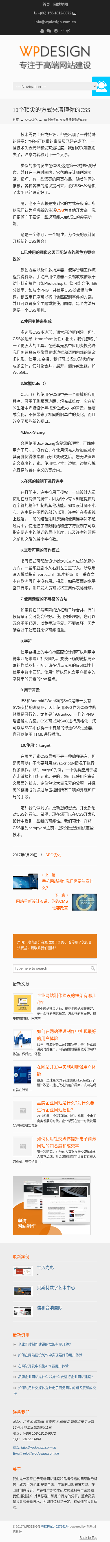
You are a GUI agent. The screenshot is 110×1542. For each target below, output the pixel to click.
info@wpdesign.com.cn (55, 22)
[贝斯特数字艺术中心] (22, 1294)
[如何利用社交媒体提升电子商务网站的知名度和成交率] (22, 1154)
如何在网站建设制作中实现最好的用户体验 (50, 1355)
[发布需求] (52, 1234)
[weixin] (49, 31)
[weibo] (68, 31)
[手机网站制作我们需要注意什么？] (25, 889)
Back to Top (88, 1538)
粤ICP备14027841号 (55, 1526)
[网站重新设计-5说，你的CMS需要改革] (84, 909)
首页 (46, 4)
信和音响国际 (49, 1308)
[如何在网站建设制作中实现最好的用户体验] (22, 1046)
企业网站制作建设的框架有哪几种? (44, 1344)
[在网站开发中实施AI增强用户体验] (22, 1082)
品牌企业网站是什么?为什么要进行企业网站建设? (55, 1377)
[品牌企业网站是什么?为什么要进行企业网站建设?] (22, 1118)
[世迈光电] (22, 1274)
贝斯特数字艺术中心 (56, 1287)
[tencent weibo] (62, 31)
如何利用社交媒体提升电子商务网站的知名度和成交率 (55, 1391)
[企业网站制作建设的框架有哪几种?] (22, 1011)
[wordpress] (56, 31)
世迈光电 (45, 1267)
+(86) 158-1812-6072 (54, 13)
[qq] (42, 31)
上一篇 (49, 875)
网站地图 (60, 4)
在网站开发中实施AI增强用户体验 (43, 1366)
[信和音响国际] (22, 1314)
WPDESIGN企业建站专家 (55, 58)
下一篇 (61, 895)
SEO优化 (31, 119)
